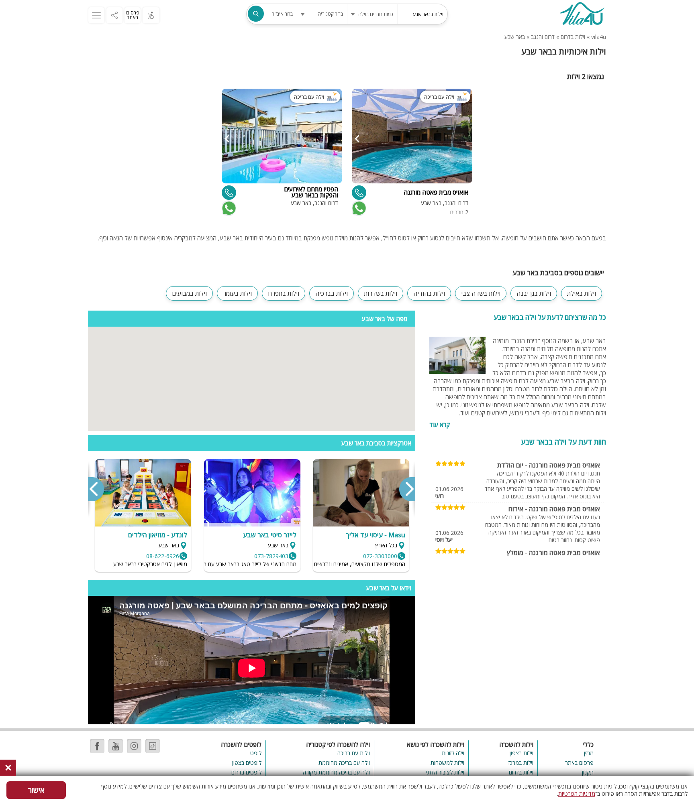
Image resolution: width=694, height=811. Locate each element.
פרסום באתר (132, 15)
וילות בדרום (573, 37)
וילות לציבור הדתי (445, 772)
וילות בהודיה (429, 293)
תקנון (588, 772)
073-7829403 (271, 556)
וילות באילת (581, 293)
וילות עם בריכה (353, 753)
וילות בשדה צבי (480, 293)
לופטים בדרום (246, 772)
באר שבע (514, 37)
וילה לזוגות (453, 753)
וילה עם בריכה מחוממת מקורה (336, 772)
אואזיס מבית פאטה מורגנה (564, 465)
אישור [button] (36, 790)
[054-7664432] (229, 193)
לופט (255, 753)
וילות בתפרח (283, 293)
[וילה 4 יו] (582, 14)
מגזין (589, 753)
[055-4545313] (359, 193)
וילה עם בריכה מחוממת (343, 762)
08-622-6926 (162, 556)
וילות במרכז (520, 762)
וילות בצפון (521, 753)
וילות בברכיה (331, 293)
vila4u (598, 37)
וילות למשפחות (447, 762)
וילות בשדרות (380, 293)
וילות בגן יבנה (533, 293)
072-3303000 (380, 556)
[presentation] (406, 489)
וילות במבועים (189, 293)
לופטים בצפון (246, 762)
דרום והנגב (543, 37)
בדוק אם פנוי (358, 208)
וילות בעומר (237, 293)
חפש (256, 14)
